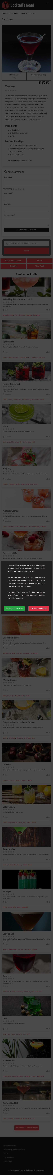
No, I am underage (39, 608)
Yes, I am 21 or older (14, 608)
